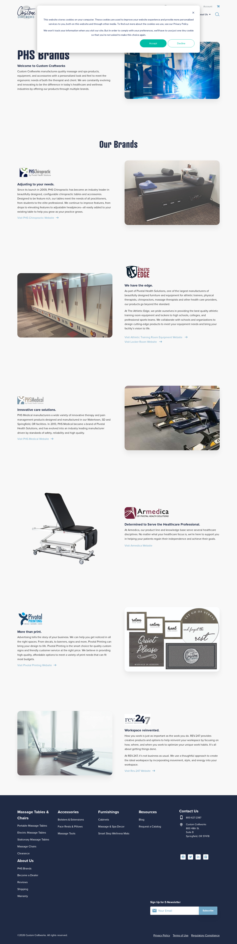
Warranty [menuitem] (22, 896)
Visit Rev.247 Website (138, 771)
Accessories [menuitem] (68, 812)
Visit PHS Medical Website (33, 439)
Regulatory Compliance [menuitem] (205, 935)
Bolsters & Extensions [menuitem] (71, 820)
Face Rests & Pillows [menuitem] (70, 826)
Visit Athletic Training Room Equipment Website (154, 337)
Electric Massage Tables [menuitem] (31, 833)
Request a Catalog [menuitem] (150, 826)
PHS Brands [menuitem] (24, 868)
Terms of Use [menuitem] (180, 935)
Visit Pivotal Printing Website (34, 665)
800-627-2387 (193, 817)
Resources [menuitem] (148, 812)
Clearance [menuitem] (23, 853)
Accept (153, 43)
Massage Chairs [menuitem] (26, 846)
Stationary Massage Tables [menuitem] (33, 840)
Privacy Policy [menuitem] (161, 935)
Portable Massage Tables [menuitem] (32, 826)
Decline (181, 43)
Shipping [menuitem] (22, 889)
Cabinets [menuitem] (103, 820)
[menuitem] (218, 6)
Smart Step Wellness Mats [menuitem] (113, 833)
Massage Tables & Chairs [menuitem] (33, 815)
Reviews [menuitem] (22, 882)
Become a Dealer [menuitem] (27, 875)
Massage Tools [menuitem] (66, 833)
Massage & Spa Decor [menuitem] (111, 826)
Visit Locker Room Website (141, 342)
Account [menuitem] (207, 6)
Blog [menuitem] (141, 820)
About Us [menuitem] (203, 14)
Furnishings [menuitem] (108, 812)
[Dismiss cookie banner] (193, 13)
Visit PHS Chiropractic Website (35, 218)
